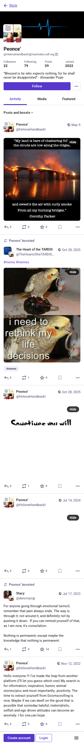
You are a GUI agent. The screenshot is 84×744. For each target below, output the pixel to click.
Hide (73, 142)
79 (26, 66)
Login (43, 738)
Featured (68, 99)
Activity (15, 99)
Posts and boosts (17, 113)
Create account (19, 738)
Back (13, 5)
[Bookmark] (59, 227)
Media (42, 99)
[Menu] (76, 86)
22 (6, 66)
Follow (37, 86)
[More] (77, 227)
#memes (22, 262)
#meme (9, 262)
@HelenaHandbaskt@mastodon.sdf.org (29, 54)
